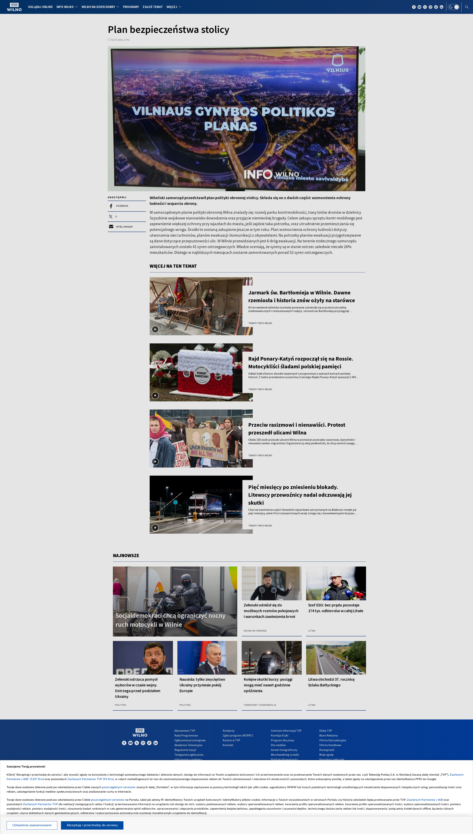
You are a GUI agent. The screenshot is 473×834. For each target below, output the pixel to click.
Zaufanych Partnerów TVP (40, 804)
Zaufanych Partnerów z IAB (425, 799)
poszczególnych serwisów (119, 787)
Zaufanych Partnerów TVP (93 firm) (90, 779)
